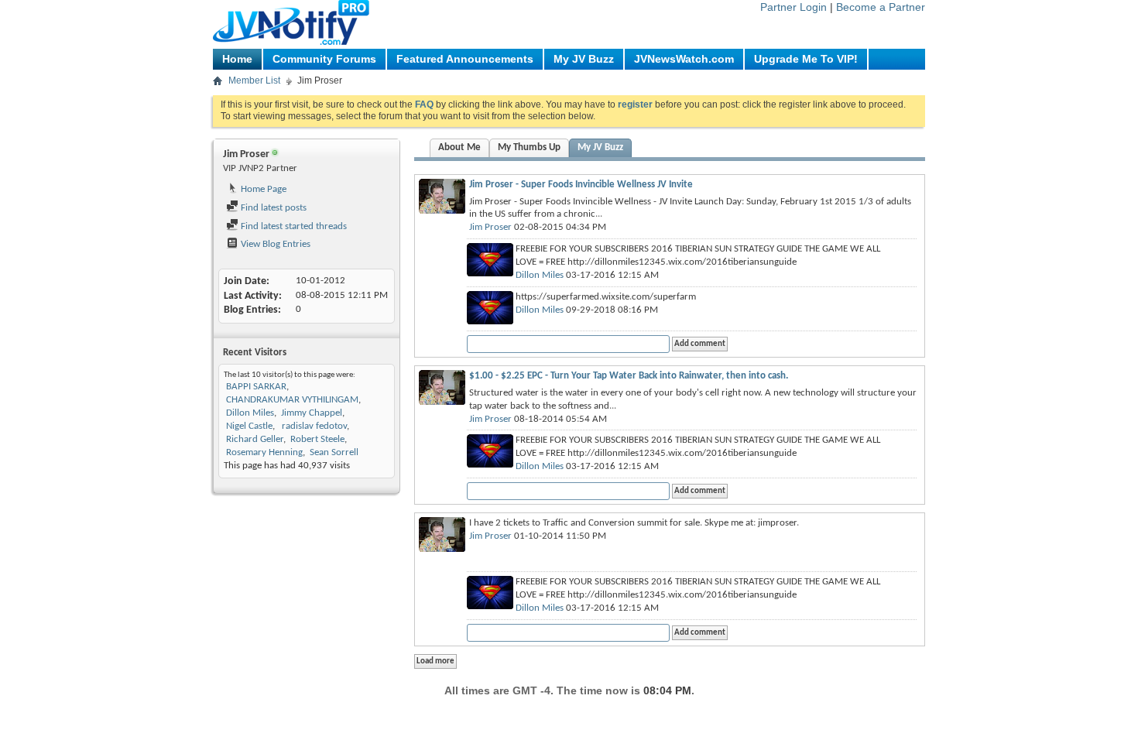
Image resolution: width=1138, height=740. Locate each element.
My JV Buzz (584, 59)
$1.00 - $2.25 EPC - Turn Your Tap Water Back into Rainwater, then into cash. (628, 376)
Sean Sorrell (334, 452)
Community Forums (324, 59)
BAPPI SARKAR (256, 387)
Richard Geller (254, 439)
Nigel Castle (249, 426)
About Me (459, 147)
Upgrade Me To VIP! (806, 59)
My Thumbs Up (529, 147)
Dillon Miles (250, 413)
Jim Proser (490, 227)
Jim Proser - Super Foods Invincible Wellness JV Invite (581, 185)
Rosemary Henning (264, 452)
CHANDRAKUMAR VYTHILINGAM (292, 400)
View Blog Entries (274, 244)
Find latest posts (272, 208)
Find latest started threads (292, 226)
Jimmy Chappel (311, 413)
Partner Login (793, 7)
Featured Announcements (464, 59)
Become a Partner (880, 7)
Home (237, 59)
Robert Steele (317, 439)
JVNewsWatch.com (684, 59)
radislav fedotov (313, 426)
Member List (254, 80)
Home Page (262, 189)
